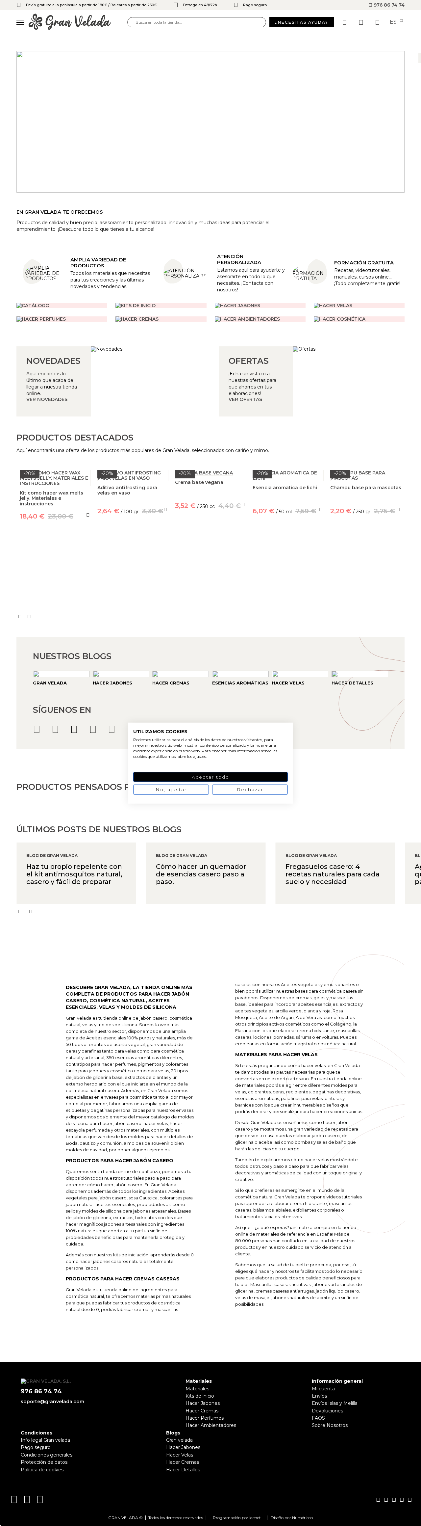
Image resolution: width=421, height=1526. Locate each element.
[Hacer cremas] (160, 319)
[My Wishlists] (345, 22)
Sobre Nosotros (330, 1425)
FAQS (318, 1418)
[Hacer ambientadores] (61, 305)
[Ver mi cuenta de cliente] (362, 22)
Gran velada (179, 1440)
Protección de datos (44, 1462)
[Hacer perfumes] (61, 319)
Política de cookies (42, 1470)
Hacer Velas (179, 1455)
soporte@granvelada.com (52, 1401)
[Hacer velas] (359, 305)
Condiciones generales (46, 1455)
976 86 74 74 (388, 5)
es (394, 22)
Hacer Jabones (203, 1403)
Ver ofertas (245, 399)
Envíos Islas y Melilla (335, 1403)
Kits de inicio (200, 1396)
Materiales (197, 1389)
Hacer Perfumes (205, 1418)
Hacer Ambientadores (211, 1425)
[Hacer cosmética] (359, 319)
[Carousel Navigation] (210, 616)
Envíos (319, 1396)
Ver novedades (46, 399)
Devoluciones (327, 1411)
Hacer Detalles (183, 1470)
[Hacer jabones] (260, 305)
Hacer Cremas (202, 1411)
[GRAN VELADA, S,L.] (78, 22)
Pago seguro (36, 1447)
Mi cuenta (323, 1389)
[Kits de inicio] (160, 305)
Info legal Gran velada (45, 1440)
